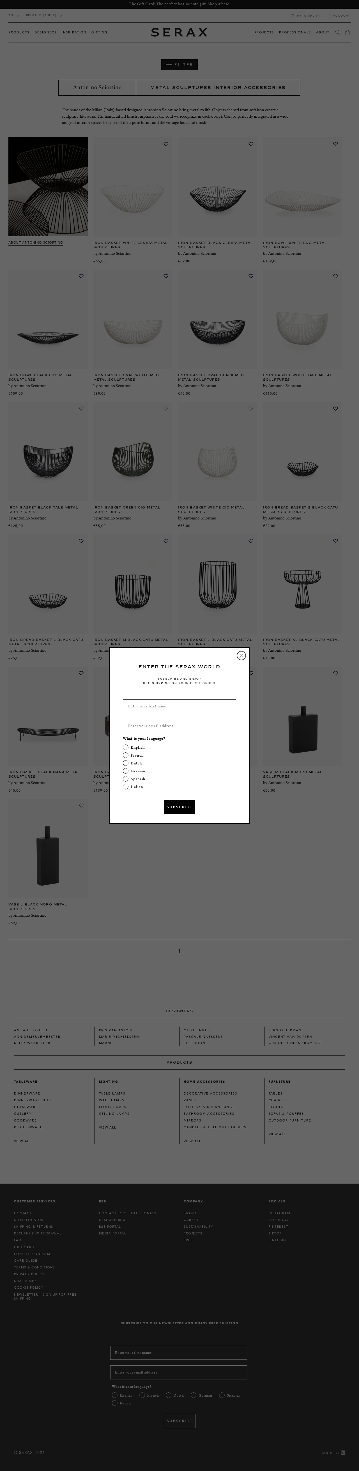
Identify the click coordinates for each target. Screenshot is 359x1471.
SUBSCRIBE (179, 807)
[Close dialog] (241, 655)
